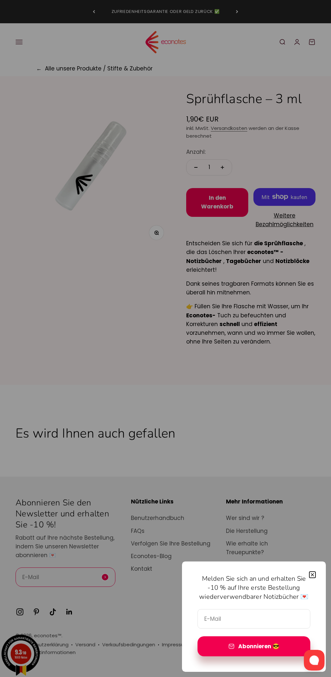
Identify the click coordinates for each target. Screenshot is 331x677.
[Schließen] (312, 575)
